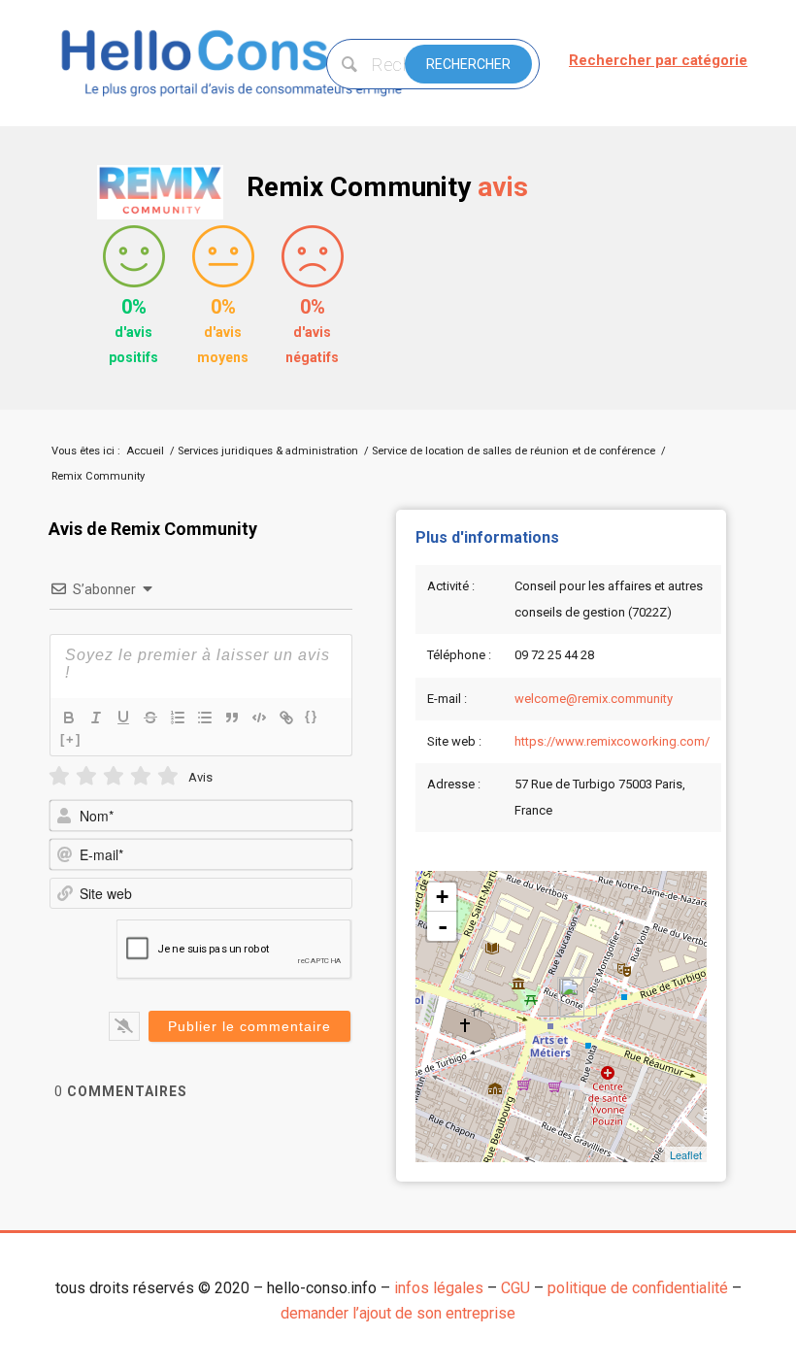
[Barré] (150, 717)
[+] (71, 739)
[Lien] (286, 717)
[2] (86, 776)
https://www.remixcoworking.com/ (612, 741)
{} (311, 716)
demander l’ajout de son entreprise (398, 1313)
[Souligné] (123, 717)
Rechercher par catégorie (658, 60)
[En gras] (69, 717)
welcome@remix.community (593, 698)
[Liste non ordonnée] (204, 717)
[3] (113, 776)
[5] (168, 776)
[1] (59, 776)
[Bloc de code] (259, 717)
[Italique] (96, 717)
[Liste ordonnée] (177, 717)
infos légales (438, 1288)
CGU (515, 1288)
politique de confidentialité (637, 1288)
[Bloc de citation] (232, 717)
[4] (140, 776)
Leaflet (686, 1154)
